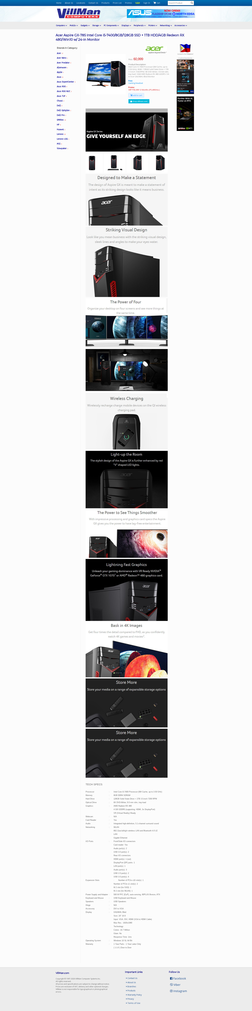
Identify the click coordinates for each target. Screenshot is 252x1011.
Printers (152, 25)
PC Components (110, 25)
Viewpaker (62, 148)
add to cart (137, 95)
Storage (96, 25)
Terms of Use (133, 1003)
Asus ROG (62, 86)
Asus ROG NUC (64, 91)
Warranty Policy (134, 994)
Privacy (130, 998)
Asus (60, 76)
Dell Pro (61, 115)
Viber (176, 985)
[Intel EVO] (185, 93)
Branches (131, 986)
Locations (80, 2)
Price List (117, 2)
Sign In (146, 2)
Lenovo (61, 134)
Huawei (61, 129)
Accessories (180, 25)
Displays (126, 25)
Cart (158, 2)
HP (59, 124)
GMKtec (61, 119)
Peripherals (139, 25)
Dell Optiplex (64, 110)
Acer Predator (64, 62)
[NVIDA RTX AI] (185, 130)
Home (58, 2)
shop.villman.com (139, 101)
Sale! (137, 2)
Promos (128, 2)
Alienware (62, 67)
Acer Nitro (62, 57)
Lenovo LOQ (63, 138)
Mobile (73, 25)
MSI (59, 143)
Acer (60, 53)
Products (105, 2)
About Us (69, 2)
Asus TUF (62, 96)
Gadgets (84, 25)
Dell (59, 105)
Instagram (180, 991)
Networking (165, 25)
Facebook (179, 978)
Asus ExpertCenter (66, 81)
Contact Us (93, 2)
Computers (61, 25)
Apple (60, 72)
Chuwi (60, 100)
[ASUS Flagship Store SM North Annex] (161, 17)
